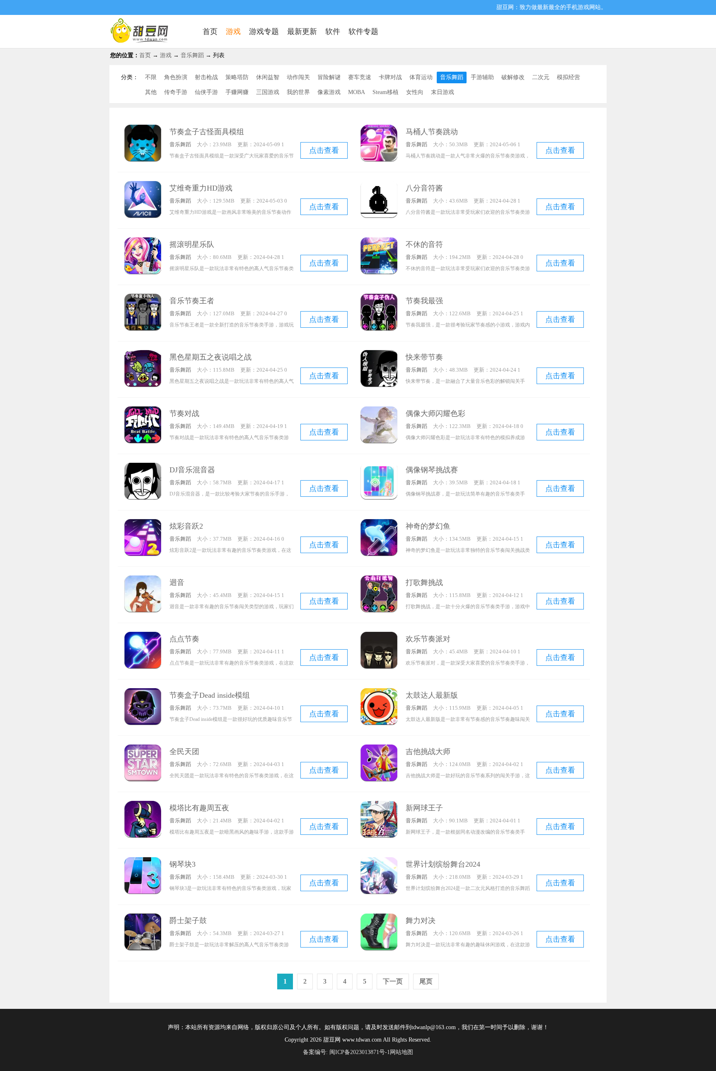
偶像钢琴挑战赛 (432, 470)
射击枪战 (206, 77)
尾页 (426, 981)
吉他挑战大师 (428, 751)
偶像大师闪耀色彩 (435, 413)
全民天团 (184, 751)
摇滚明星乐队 (191, 244)
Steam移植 (386, 92)
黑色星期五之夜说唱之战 (210, 357)
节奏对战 (184, 413)
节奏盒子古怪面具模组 (206, 132)
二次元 (540, 77)
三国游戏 (267, 92)
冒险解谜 (329, 77)
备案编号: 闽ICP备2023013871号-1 (346, 1052)
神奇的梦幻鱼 (428, 526)
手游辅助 (482, 77)
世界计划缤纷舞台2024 (443, 864)
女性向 (414, 92)
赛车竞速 (359, 77)
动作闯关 (298, 77)
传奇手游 (175, 92)
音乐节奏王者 (191, 301)
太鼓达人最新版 (432, 695)
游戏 (166, 55)
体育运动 (421, 77)
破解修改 (513, 77)
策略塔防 (237, 77)
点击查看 (324, 150)
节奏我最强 (424, 301)
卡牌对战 (390, 77)
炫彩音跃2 (186, 526)
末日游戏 (442, 92)
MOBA (356, 92)
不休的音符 (424, 244)
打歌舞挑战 (424, 582)
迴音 (176, 582)
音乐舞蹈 (192, 55)
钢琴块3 (182, 864)
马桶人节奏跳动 (432, 132)
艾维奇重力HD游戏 (200, 188)
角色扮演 (175, 77)
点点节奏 (184, 639)
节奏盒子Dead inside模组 (209, 695)
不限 (151, 77)
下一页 (393, 981)
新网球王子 (424, 808)
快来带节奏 (424, 357)
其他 (151, 92)
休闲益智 (267, 77)
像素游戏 (329, 92)
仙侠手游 (206, 92)
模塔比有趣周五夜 (199, 808)
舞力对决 (420, 920)
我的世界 (298, 92)
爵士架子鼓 (188, 920)
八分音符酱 (424, 188)
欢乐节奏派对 (428, 639)
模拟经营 (568, 77)
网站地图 (401, 1052)
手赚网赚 (237, 92)
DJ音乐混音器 (192, 470)
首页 (145, 55)
